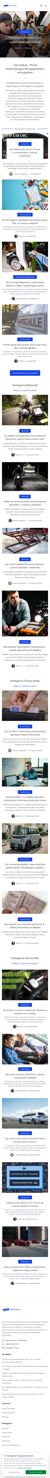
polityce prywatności (25, 1468)
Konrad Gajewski (8, 1413)
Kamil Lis (5, 1417)
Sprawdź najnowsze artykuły (25, 373)
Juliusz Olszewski (8, 1408)
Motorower (25, 32)
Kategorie (7, 1423)
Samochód (25, 144)
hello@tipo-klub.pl (11, 1348)
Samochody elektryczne (25, 277)
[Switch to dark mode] (41, 5)
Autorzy (6, 1403)
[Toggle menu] (46, 5)
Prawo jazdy (25, 215)
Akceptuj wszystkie (35, 1472)
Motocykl (25, 431)
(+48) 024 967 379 (12, 1344)
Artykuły (6, 1354)
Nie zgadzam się (14, 1472)
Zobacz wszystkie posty (25, 390)
